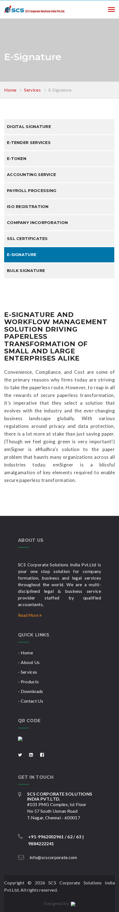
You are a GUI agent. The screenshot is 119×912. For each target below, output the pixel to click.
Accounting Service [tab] (31, 174)
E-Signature (60, 89)
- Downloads (30, 691)
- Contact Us (30, 700)
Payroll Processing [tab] (31, 190)
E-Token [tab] (16, 158)
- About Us (29, 662)
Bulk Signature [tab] (26, 270)
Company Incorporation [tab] (37, 222)
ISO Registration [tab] (28, 206)
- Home (25, 652)
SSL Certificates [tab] (27, 238)
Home (10, 89)
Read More (28, 615)
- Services (27, 671)
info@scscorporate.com (53, 857)
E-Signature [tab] (21, 254)
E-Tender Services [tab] (29, 142)
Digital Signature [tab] (29, 126)
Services (32, 89)
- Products (28, 681)
